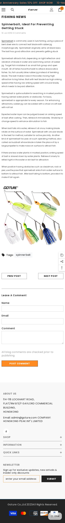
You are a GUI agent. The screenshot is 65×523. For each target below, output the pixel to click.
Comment (8, 328)
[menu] (3, 10)
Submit (51, 478)
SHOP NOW (46, 2)
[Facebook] (6, 432)
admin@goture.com (24, 417)
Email (5, 315)
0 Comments (19, 33)
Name (5, 303)
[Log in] (51, 9)
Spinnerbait (7, 41)
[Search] (12, 10)
